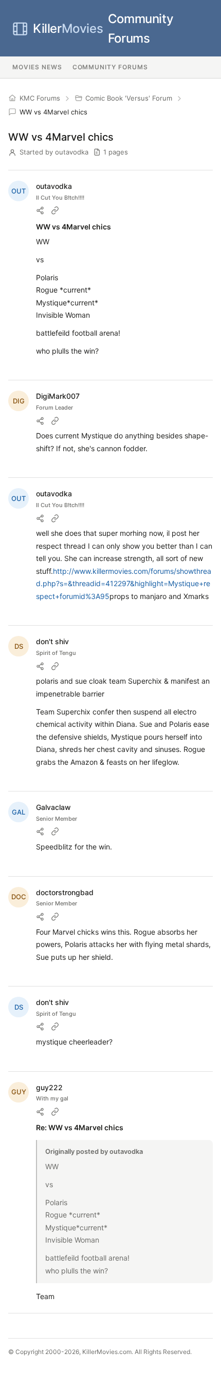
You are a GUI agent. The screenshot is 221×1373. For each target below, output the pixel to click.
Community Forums (103, 28)
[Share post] (40, 210)
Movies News (37, 67)
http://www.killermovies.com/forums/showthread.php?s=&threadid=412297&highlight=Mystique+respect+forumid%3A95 (123, 584)
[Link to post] (55, 210)
